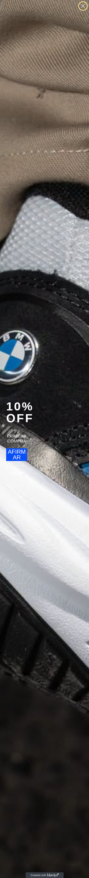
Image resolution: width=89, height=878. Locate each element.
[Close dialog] (83, 6)
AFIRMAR (17, 455)
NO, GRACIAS (16, 471)
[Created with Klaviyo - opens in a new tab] (45, 875)
